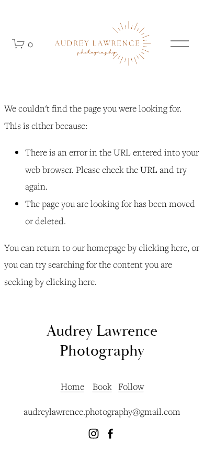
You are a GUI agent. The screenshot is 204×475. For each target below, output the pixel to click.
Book (102, 386)
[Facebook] (110, 433)
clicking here (163, 247)
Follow (131, 386)
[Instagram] (93, 433)
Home (72, 386)
